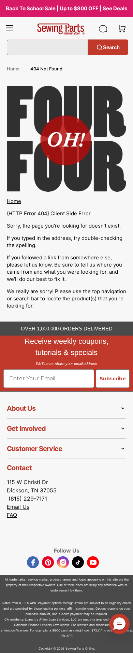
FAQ (12, 515)
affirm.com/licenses (14, 630)
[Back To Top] (123, 643)
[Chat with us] (102, 28)
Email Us (18, 506)
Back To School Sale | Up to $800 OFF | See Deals (66, 8)
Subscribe (113, 379)
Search (111, 47)
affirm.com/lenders (80, 608)
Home (13, 68)
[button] (9, 28)
